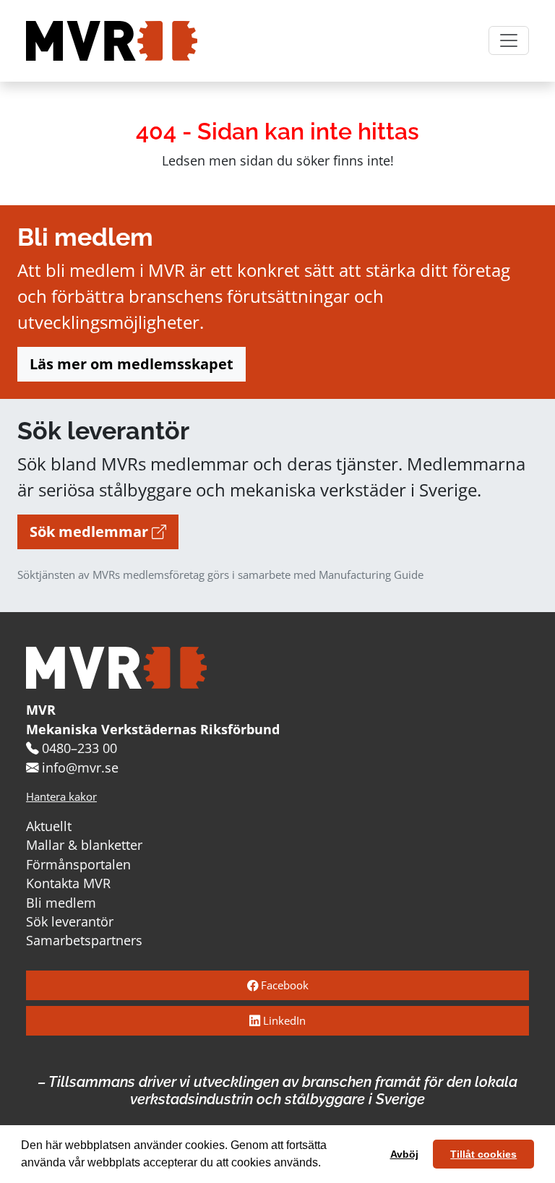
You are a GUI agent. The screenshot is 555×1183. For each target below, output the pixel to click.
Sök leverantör (69, 921)
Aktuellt (49, 826)
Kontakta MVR (68, 883)
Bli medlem (61, 902)
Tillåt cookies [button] (483, 1154)
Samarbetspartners (84, 940)
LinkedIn (283, 1020)
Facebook (283, 985)
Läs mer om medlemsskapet (131, 364)
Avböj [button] (404, 1154)
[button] (326, 1164)
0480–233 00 (79, 748)
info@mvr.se (80, 767)
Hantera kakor (61, 796)
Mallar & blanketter (84, 844)
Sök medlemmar (91, 531)
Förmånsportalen (78, 864)
